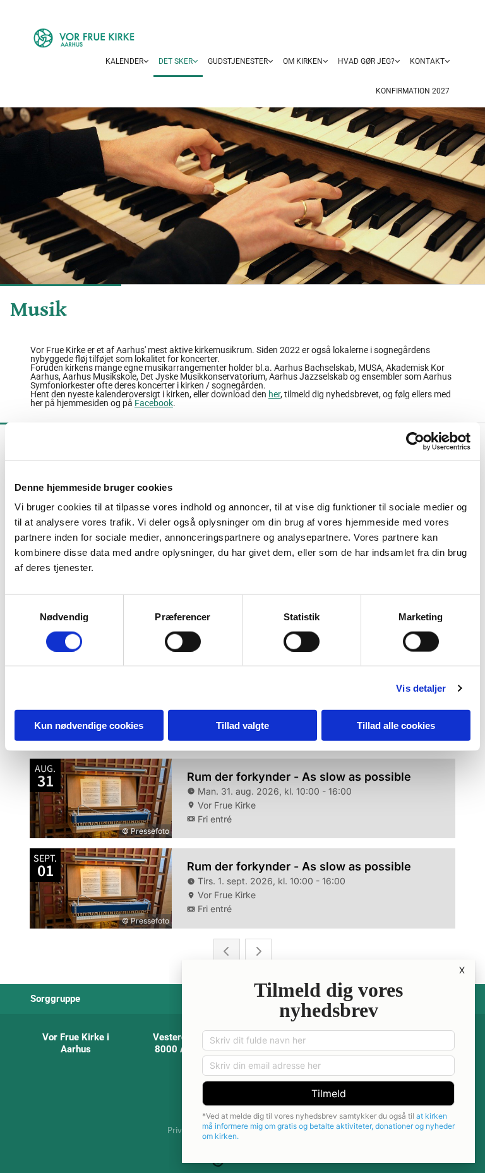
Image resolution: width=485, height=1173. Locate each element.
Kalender (124, 61)
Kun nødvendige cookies (88, 725)
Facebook (154, 403)
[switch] (183, 641)
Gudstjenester (238, 61)
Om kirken (303, 61)
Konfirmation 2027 (413, 91)
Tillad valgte (242, 725)
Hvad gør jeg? (366, 61)
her (274, 394)
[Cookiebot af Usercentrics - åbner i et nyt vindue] (415, 440)
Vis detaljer (421, 687)
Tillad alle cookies (396, 725)
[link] (126, 62)
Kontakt (427, 61)
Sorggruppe (55, 998)
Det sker (176, 61)
